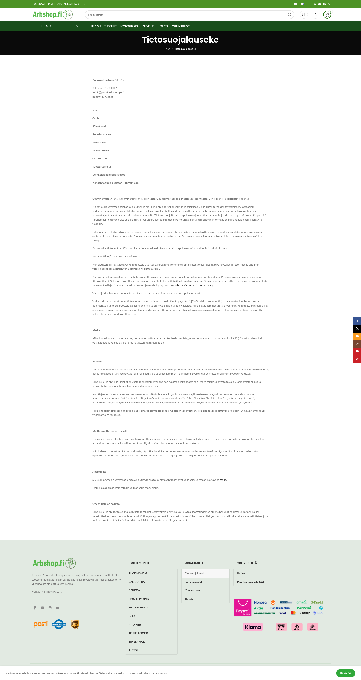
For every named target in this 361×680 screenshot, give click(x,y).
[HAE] (289, 14)
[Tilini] (304, 14)
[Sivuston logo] (53, 14)
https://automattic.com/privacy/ (195, 285)
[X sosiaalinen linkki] (314, 4)
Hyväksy (346, 672)
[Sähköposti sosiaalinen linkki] (319, 4)
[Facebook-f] (35, 607)
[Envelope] (57, 607)
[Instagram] (50, 607)
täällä (223, 479)
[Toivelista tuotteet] (315, 14)
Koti (168, 48)
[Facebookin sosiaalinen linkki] (310, 4)
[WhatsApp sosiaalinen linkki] (329, 4)
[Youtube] (42, 607)
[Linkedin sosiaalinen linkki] (324, 4)
